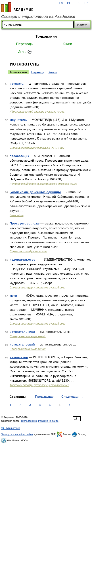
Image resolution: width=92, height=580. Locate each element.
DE (69, 3)
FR (86, 3)
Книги (67, 44)
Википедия (16, 215)
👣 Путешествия (10, 428)
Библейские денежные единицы (35, 192)
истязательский (22, 344)
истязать (17, 83)
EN (61, 3)
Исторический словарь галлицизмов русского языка (43, 183)
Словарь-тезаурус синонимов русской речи (37, 287)
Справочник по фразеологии (28, 251)
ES (77, 3)
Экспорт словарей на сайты (17, 434)
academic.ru (17, 7)
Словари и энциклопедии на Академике (38, 16)
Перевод (37, 72)
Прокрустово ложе (25, 223)
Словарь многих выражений (28, 336)
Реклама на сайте (48, 421)
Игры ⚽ (25, 52)
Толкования (46, 36)
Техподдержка (29, 421)
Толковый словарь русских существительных (39, 385)
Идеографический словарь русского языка (37, 111)
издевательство (23, 259)
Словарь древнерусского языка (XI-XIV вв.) (37, 147)
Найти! (82, 25)
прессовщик (19, 156)
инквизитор (19, 357)
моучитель (18, 119)
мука (13, 295)
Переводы (24, 44)
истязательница (22, 331)
